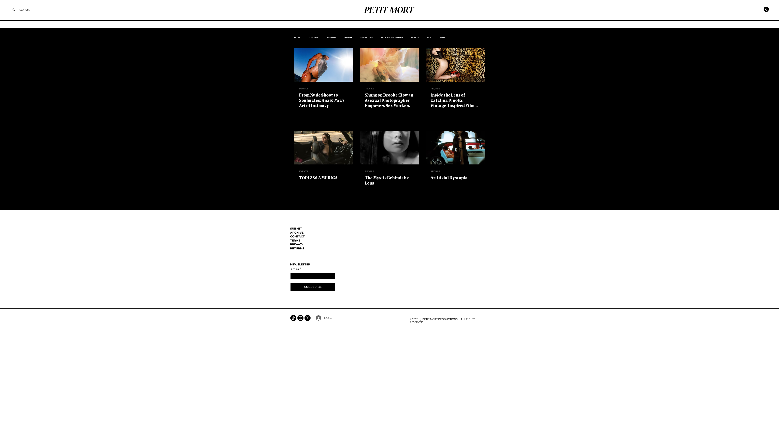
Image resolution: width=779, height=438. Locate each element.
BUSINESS (331, 37)
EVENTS (415, 37)
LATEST (297, 37)
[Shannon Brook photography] (389, 65)
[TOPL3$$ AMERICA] (323, 147)
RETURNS (297, 248)
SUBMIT (296, 228)
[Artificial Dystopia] (455, 147)
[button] (766, 9)
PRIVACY (296, 244)
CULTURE (314, 37)
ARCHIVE (296, 232)
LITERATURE (366, 37)
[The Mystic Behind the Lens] (389, 147)
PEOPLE (348, 37)
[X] (307, 318)
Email (295, 268)
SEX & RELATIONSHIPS (392, 37)
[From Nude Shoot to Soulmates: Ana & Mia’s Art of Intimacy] (323, 65)
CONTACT (297, 236)
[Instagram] (300, 318)
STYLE (442, 37)
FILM (429, 37)
